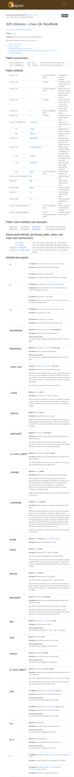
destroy (21, 245)
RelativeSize (36, 229)
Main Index (29, 15)
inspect (32, 187)
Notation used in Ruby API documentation (19, 30)
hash (31, 181)
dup (31, 176)
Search (65, 15)
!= (30, 75)
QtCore (13, 33)
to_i (31, 192)
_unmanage (33, 163)
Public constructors (15, 44)
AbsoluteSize (36, 227)
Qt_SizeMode (32, 40)
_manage (32, 156)
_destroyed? (34, 138)
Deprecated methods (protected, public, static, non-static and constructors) (33, 50)
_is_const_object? (36, 147)
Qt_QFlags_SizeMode (49, 755)
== (30, 111)
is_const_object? (24, 250)
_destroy (32, 133)
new (29, 63)
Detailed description (15, 53)
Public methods (14, 46)
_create (32, 129)
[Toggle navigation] (64, 5)
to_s (31, 199)
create (21, 243)
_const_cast (34, 122)
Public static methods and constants (20, 48)
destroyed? (22, 247)
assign (31, 171)
